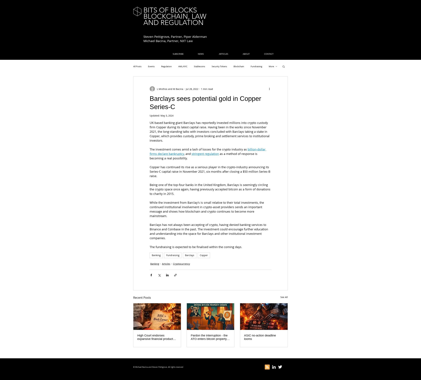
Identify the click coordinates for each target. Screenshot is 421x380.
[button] (283, 66)
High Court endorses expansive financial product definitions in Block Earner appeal (155, 337)
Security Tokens (219, 66)
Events (151, 66)
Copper (204, 255)
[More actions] (269, 89)
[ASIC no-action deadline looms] (264, 316)
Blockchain (239, 66)
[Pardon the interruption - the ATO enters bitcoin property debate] (210, 316)
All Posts (137, 66)
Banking (156, 255)
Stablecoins (199, 66)
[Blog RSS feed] (267, 367)
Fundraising (256, 66)
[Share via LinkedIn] (167, 275)
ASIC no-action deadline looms (260, 337)
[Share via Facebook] (151, 275)
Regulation (166, 66)
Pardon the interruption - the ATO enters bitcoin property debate (209, 337)
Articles (166, 263)
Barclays (189, 255)
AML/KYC (182, 66)
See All (284, 297)
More (271, 66)
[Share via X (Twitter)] (159, 275)
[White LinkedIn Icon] (273, 366)
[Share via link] (175, 275)
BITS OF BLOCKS (170, 10)
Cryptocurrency (181, 263)
